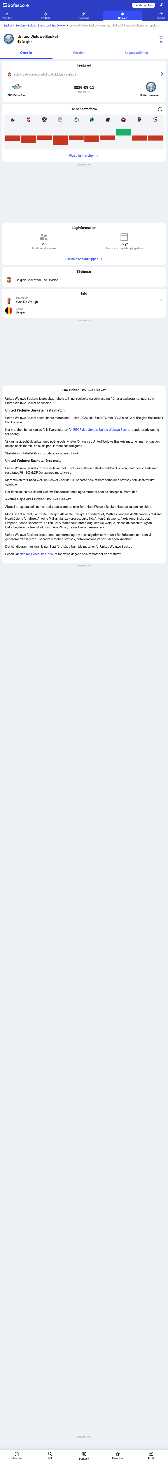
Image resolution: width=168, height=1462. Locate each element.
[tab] (26, 53)
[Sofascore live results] (18, 5)
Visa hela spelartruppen (81, 259)
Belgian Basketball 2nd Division (47, 25)
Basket (8, 25)
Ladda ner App (143, 5)
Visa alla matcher (81, 155)
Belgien (20, 25)
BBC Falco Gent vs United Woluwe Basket (101, 429)
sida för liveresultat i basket (38, 554)
